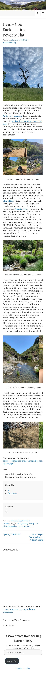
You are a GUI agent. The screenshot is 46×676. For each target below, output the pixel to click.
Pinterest (10, 625)
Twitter (7, 625)
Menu (43, 13)
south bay (13, 526)
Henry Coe (33, 524)
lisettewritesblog (9, 43)
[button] (15, 148)
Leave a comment (26, 526)
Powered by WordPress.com (16, 620)
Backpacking (16, 521)
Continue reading (23, 668)
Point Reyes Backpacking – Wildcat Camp (36, 537)
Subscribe (12, 661)
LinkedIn (13, 625)
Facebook (3, 625)
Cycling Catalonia (11, 534)
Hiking (5, 526)
